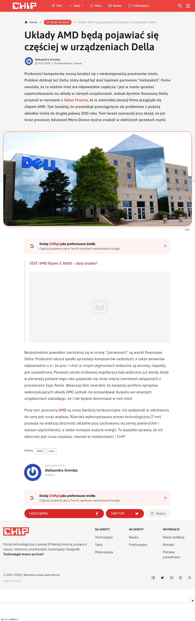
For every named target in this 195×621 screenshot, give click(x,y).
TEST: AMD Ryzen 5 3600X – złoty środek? (63, 263)
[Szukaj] (180, 5)
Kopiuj (160, 513)
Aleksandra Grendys (47, 59)
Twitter (117, 513)
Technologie (104, 537)
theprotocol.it (12, 580)
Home (33, 22)
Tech (59, 5)
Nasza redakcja (173, 537)
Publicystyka (141, 5)
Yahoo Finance (76, 100)
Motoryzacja (104, 552)
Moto (98, 5)
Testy (77, 5)
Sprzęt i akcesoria (59, 22)
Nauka (117, 5)
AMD (62, 410)
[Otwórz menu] (188, 6)
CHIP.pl (17, 574)
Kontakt (168, 545)
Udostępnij (38, 513)
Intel (51, 451)
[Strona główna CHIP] (24, 6)
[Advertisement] (97, 612)
